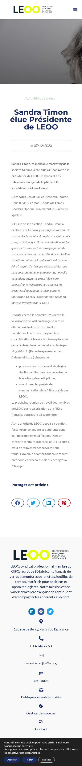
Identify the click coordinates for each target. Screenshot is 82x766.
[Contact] (41, 722)
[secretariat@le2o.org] (41, 655)
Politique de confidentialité (41, 697)
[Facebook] (41, 611)
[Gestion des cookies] (41, 706)
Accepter (12, 759)
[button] (75, 9)
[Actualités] (41, 674)
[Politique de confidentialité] (41, 690)
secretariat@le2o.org (41, 663)
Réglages (46, 759)
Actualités (41, 681)
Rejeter (29, 759)
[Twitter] (50, 611)
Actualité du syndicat (41, 98)
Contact (41, 729)
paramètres (33, 752)
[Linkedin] (31, 611)
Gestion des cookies (41, 713)
